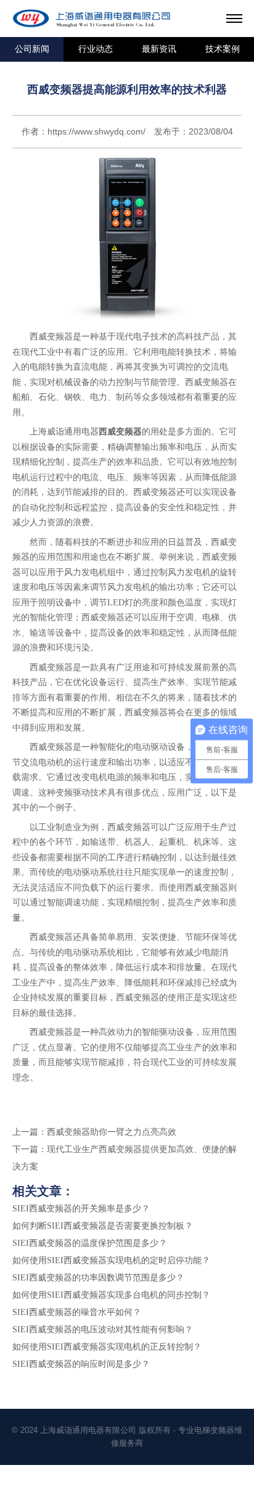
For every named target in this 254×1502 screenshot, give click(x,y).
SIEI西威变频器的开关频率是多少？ (81, 1208)
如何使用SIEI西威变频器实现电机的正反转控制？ (107, 1346)
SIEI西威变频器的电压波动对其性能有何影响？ (102, 1329)
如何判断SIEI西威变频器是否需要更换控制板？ (102, 1225)
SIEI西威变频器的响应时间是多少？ (81, 1364)
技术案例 (222, 49)
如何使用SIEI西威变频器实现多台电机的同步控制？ (111, 1295)
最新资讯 (159, 49)
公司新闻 (32, 49)
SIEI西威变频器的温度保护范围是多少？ (89, 1243)
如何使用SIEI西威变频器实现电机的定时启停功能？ (111, 1260)
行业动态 (95, 49)
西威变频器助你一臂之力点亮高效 (111, 1132)
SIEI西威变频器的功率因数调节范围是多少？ (98, 1277)
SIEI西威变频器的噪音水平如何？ (76, 1312)
